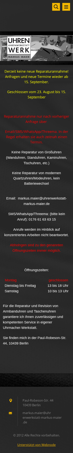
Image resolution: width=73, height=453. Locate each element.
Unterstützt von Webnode (36, 445)
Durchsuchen (56, 7)
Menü (66, 7)
